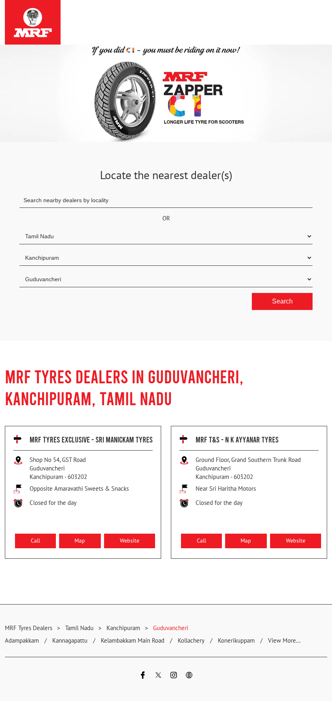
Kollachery (191, 640)
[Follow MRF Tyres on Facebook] (143, 676)
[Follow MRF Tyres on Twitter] (158, 676)
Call (35, 541)
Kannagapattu (69, 640)
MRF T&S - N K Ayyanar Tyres (237, 439)
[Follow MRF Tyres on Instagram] (173, 676)
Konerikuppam (236, 640)
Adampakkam (22, 640)
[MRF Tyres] (33, 22)
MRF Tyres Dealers (29, 628)
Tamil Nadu (79, 628)
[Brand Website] (189, 676)
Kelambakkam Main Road (132, 640)
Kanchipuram (123, 628)
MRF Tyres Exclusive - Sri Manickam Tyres (91, 439)
